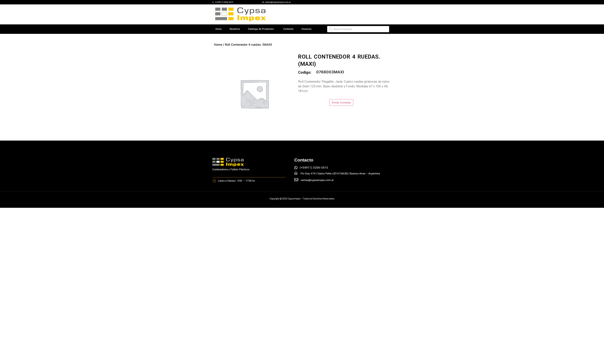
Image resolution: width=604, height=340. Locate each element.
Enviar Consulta (341, 102)
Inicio (218, 29)
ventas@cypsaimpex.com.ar (317, 180)
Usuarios (306, 29)
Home (218, 44)
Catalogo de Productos (261, 29)
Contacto (288, 29)
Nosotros (235, 29)
